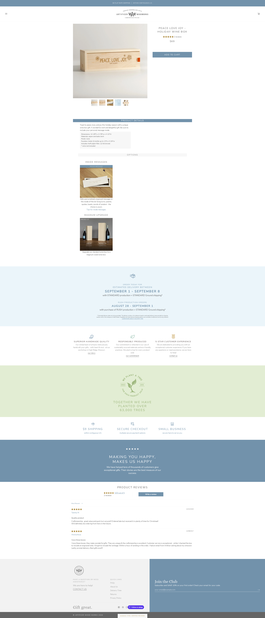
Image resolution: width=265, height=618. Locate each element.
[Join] (257, 589)
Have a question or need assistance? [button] (86, 580)
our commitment (132, 356)
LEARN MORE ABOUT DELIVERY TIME (132, 319)
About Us (114, 587)
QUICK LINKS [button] (116, 579)
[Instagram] (127, 607)
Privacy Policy (115, 598)
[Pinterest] (123, 607)
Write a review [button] (151, 494)
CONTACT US (80, 589)
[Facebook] (119, 607)
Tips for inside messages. (96, 209)
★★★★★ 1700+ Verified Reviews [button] (132, 616)
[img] (76, 509)
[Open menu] (8, 13)
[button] (168, 37)
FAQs (112, 583)
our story (91, 353)
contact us (173, 356)
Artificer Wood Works (86, 615)
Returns (113, 594)
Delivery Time (115, 590)
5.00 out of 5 (120, 493)
